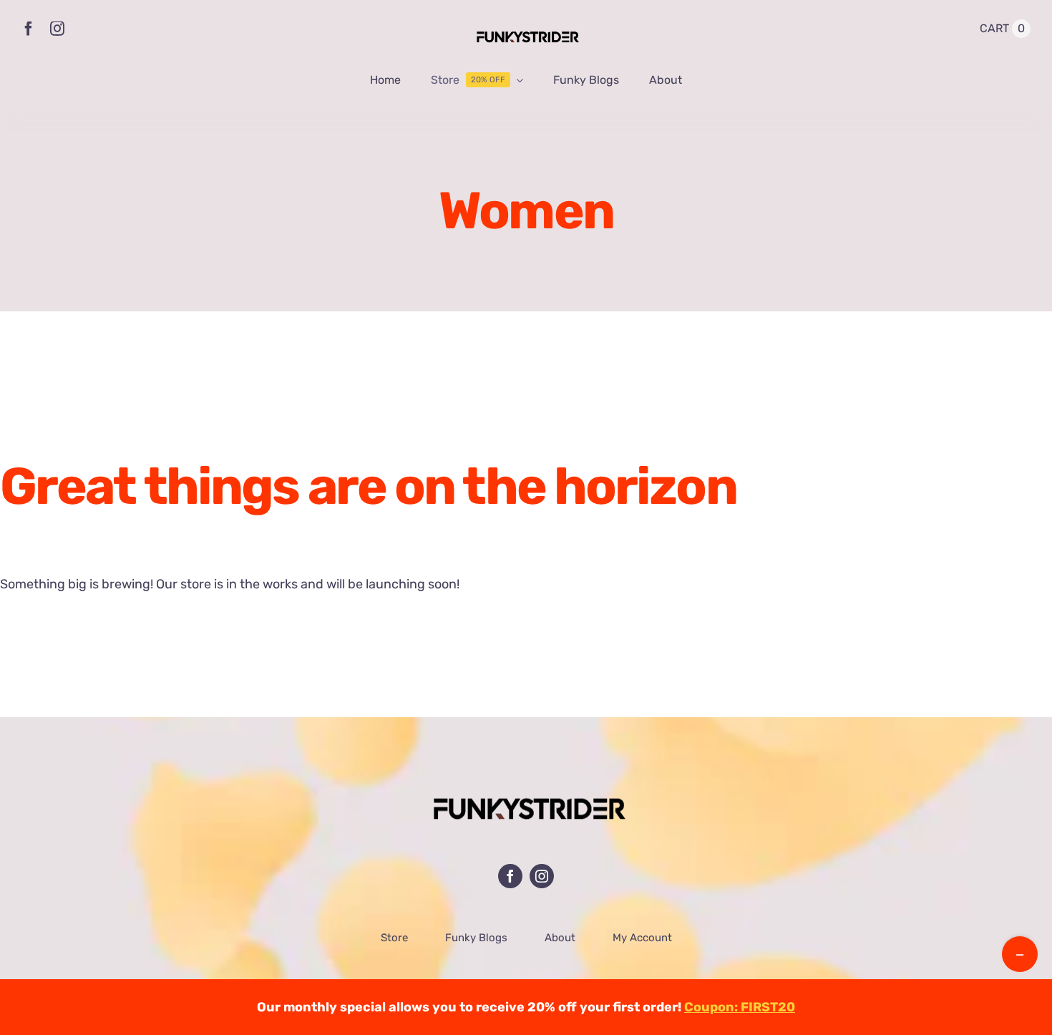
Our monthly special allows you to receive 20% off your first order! (526, 1007)
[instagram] (57, 28)
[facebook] (28, 28)
